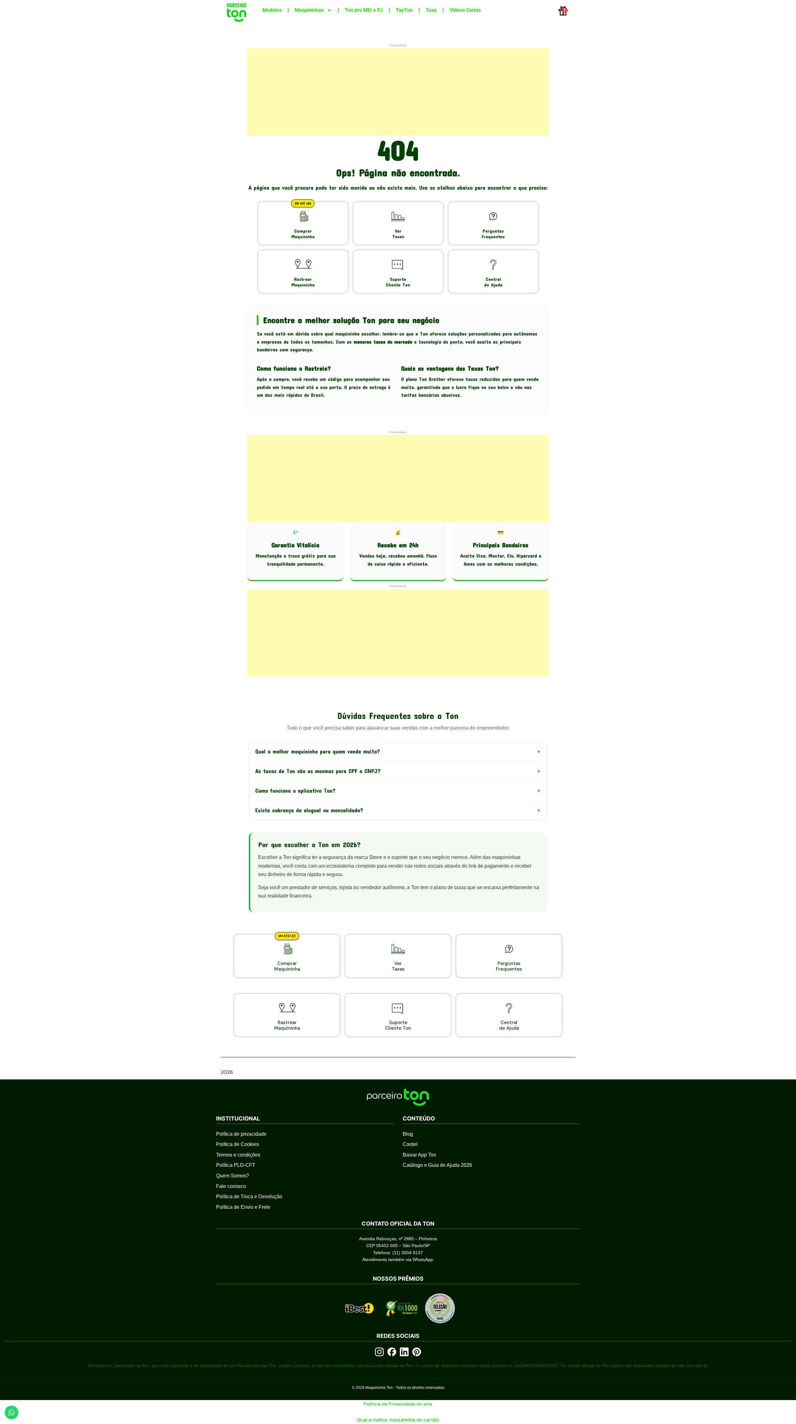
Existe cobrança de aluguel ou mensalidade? (398, 810)
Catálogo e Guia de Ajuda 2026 (437, 1165)
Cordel (410, 1144)
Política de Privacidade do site (398, 1404)
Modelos (272, 10)
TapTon (404, 10)
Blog (408, 1134)
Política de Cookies (237, 1144)
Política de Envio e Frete (243, 1207)
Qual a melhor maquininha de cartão (398, 1420)
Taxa (431, 10)
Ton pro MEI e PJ (364, 10)
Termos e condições (238, 1154)
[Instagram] (379, 1351)
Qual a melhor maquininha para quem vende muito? (398, 751)
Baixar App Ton (419, 1154)
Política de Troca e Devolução (249, 1196)
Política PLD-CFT (235, 1165)
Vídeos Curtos (465, 10)
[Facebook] (391, 1351)
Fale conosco (231, 1186)
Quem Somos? (232, 1175)
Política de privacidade (241, 1134)
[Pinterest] (416, 1351)
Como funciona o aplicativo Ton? (398, 790)
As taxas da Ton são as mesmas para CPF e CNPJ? (398, 771)
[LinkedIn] (404, 1351)
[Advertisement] (398, 92)
